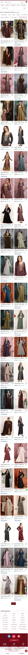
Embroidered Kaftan (22, 626)
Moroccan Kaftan (5, 617)
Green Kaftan (14, 628)
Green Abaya (14, 626)
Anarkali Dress (5, 624)
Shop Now (8, 37)
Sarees (7, 5)
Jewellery (23, 5)
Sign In (14, 640)
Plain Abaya (5, 626)
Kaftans (18, 14)
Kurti (5, 613)
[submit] (24, 8)
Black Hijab (14, 620)
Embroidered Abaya (22, 628)
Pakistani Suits (5, 622)
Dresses (14, 613)
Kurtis (18, 5)
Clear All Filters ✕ (22, 17)
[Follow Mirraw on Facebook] (9, 636)
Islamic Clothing (22, 624)
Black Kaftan (22, 617)
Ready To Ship (4, 14)
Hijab (9, 14)
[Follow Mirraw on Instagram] (14, 636)
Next (13, 603)
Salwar (2, 5)
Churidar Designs (14, 624)
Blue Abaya (23, 620)
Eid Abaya (22, 622)
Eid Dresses (5, 615)
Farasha (14, 617)
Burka (14, 622)
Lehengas (12, 5)
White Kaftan (5, 620)
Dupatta (22, 613)
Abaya (13, 14)
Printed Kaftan (5, 628)
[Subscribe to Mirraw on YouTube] (18, 636)
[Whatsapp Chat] (26, 489)
